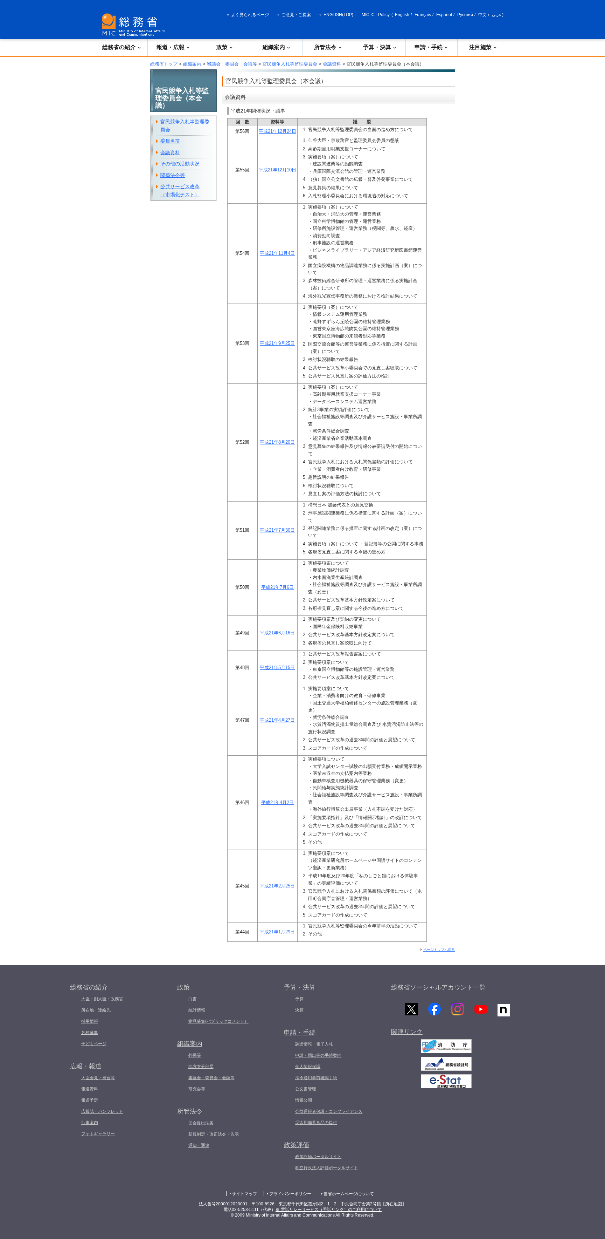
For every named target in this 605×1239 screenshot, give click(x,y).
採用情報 (89, 1021)
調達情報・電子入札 (314, 1044)
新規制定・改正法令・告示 (213, 1134)
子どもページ (93, 1043)
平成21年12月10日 (277, 169)
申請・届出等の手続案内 (318, 1055)
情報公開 (303, 1100)
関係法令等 (172, 175)
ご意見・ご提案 (296, 14)
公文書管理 (305, 1089)
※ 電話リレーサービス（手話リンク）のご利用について (329, 1209)
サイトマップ (244, 1194)
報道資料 (89, 1089)
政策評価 (296, 1145)
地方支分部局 (201, 1066)
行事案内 (89, 1122)
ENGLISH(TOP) (338, 14)
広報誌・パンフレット (102, 1111)
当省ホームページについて (349, 1194)
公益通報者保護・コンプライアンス (328, 1111)
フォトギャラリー (98, 1133)
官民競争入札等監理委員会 (290, 64)
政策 (222, 47)
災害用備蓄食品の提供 (316, 1122)
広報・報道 (86, 1066)
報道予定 (89, 1100)
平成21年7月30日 (277, 530)
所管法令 (325, 47)
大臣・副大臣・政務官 (102, 998)
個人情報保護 (307, 1066)
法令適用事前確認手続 (316, 1077)
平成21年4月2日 (277, 802)
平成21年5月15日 (277, 667)
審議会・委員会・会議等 (232, 64)
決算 (299, 1010)
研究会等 (196, 1089)
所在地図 (393, 1204)
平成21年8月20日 (277, 442)
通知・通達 (198, 1145)
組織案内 (274, 47)
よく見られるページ (250, 14)
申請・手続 (429, 47)
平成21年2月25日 (277, 886)
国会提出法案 (201, 1123)
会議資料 (332, 64)
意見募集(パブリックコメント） (218, 1021)
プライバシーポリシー (290, 1194)
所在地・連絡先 (96, 1010)
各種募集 (89, 1032)
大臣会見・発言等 (98, 1077)
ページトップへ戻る (439, 950)
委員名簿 (170, 141)
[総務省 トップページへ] (135, 24)
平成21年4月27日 (277, 720)
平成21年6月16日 (277, 632)
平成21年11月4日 (277, 253)
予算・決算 (377, 47)
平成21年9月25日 (277, 343)
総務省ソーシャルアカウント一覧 (438, 987)
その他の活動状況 (180, 163)
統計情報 (196, 1010)
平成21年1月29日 (277, 931)
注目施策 (480, 47)
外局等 (194, 1055)
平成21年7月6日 (277, 587)
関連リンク (407, 1031)
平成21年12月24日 (277, 131)
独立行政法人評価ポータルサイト (326, 1167)
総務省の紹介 (119, 47)
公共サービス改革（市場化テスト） (180, 190)
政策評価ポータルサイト (318, 1156)
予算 (299, 998)
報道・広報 (171, 47)
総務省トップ (164, 64)
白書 (192, 998)
